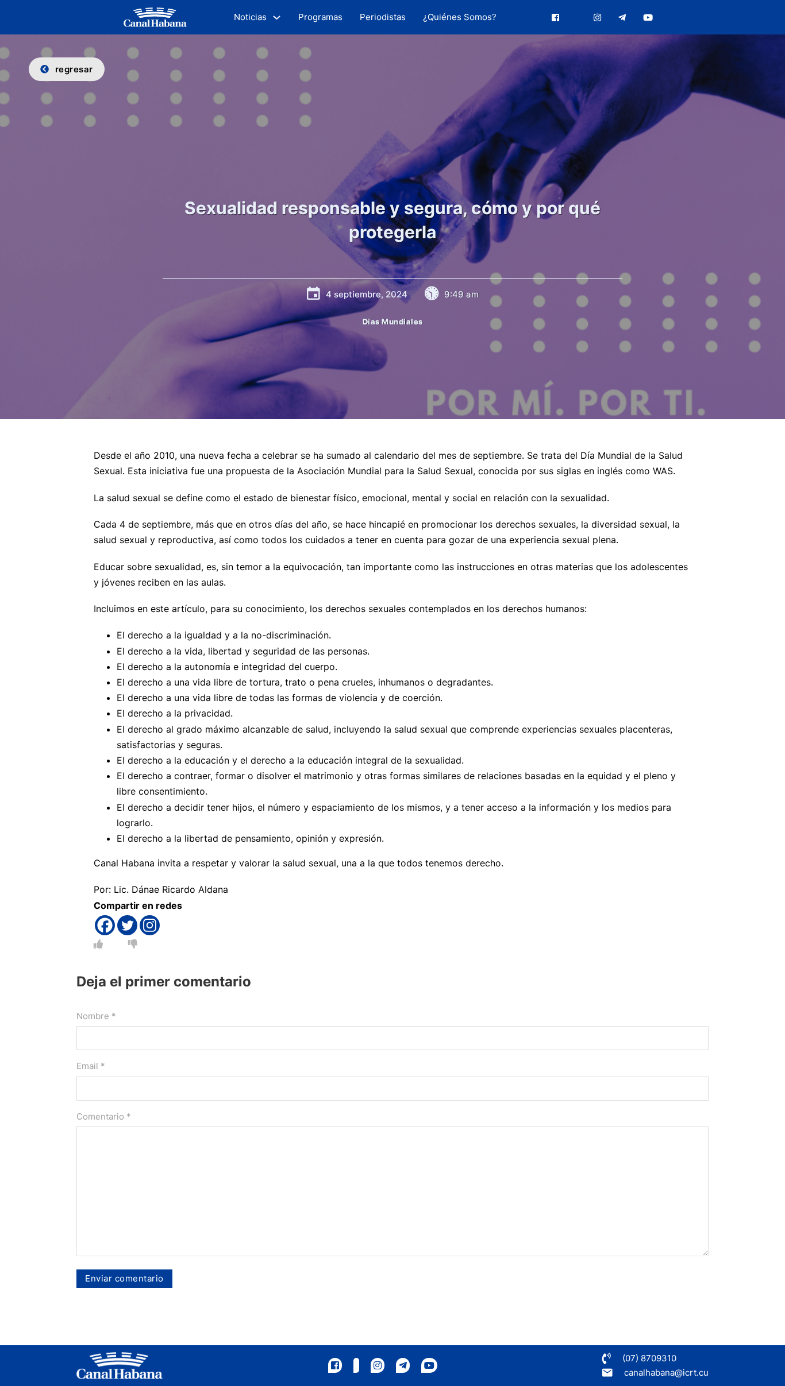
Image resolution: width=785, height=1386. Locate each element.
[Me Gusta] (98, 944)
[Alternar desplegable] (276, 17)
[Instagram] (150, 925)
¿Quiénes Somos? (460, 16)
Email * (90, 1065)
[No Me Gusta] (132, 944)
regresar (74, 69)
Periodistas (383, 16)
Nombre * (96, 1016)
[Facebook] (105, 925)
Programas (320, 16)
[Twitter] (127, 925)
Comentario (103, 1116)
